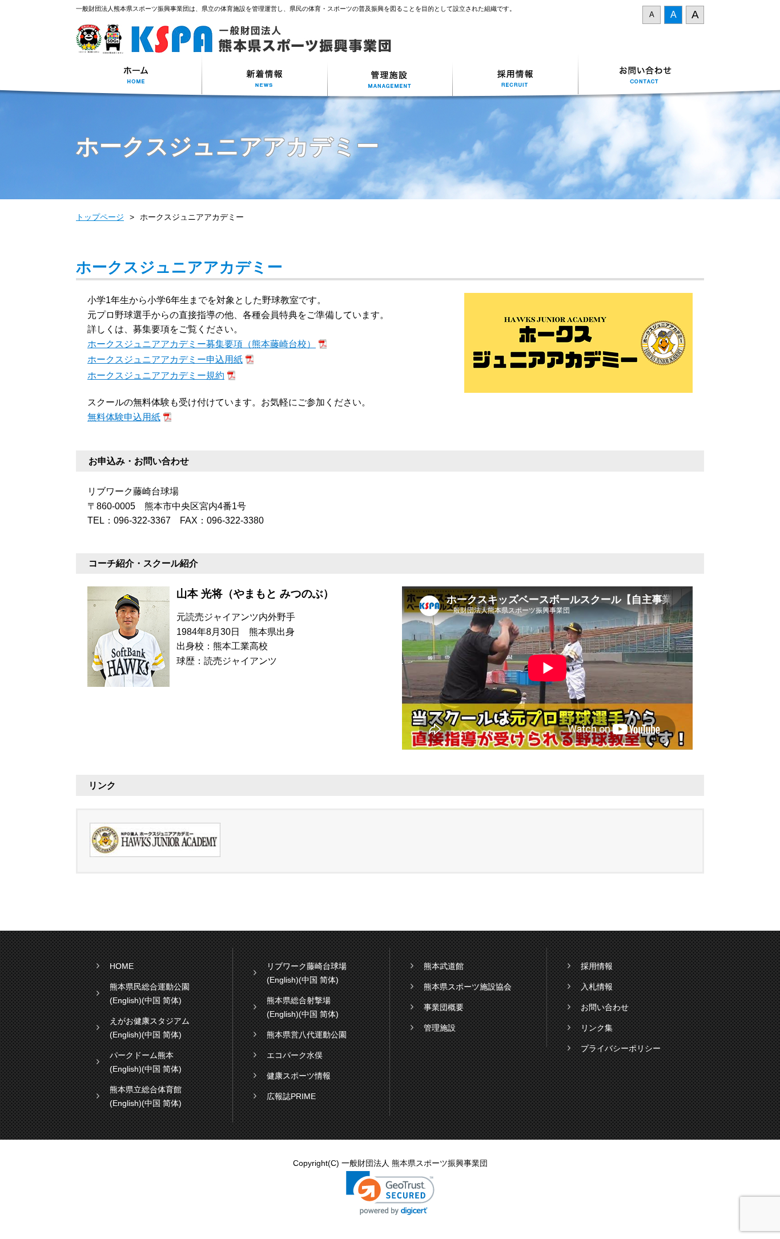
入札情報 (597, 986)
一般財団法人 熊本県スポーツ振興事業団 (240, 39)
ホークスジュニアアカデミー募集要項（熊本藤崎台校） (201, 344)
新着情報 (264, 76)
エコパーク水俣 (295, 1055)
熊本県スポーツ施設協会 (468, 986)
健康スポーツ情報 (299, 1075)
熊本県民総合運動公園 (150, 986)
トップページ (100, 217)
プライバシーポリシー (621, 1048)
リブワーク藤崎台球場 (307, 966)
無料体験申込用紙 (123, 417)
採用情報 (515, 76)
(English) (126, 1000)
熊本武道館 (444, 966)
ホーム (139, 76)
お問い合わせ (641, 76)
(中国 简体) (162, 1000)
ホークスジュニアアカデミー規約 (155, 375)
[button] (390, 1193)
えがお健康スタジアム (150, 1020)
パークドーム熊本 (142, 1055)
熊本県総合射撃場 (299, 1000)
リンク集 (597, 1027)
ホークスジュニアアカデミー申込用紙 (165, 359)
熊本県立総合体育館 (146, 1089)
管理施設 (440, 1027)
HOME (122, 966)
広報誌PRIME (291, 1096)
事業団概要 (444, 1007)
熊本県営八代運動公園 (307, 1034)
